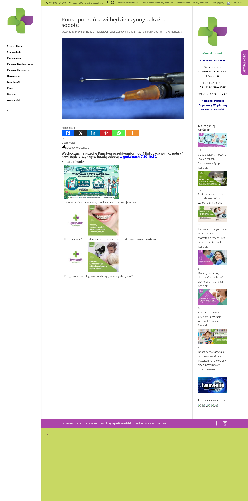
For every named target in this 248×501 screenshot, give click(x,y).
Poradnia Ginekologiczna (20, 64)
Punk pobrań (155, 31)
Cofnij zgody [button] (218, 3)
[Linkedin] (93, 133)
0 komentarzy (174, 31)
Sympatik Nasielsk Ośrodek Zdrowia (104, 31)
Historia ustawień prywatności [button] (192, 3)
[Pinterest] (106, 133)
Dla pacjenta (13, 76)
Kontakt (11, 94)
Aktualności (13, 100)
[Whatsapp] (118, 133)
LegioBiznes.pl (98, 423)
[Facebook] (68, 133)
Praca (10, 88)
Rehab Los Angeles (46, 435)
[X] (80, 133)
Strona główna (15, 46)
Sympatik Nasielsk (120, 423)
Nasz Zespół (13, 82)
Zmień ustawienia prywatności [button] (157, 3)
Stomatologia (14, 52)
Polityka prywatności (127, 3)
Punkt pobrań (14, 58)
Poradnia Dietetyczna (18, 70)
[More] (132, 133)
